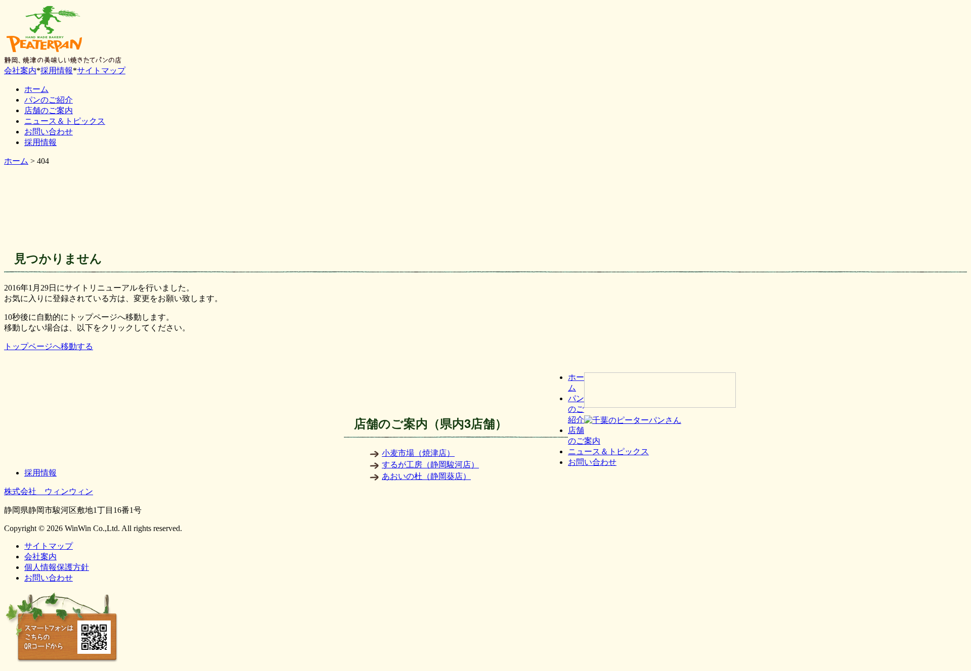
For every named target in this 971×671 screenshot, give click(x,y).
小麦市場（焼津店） (418, 453)
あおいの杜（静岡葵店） (426, 476)
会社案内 (20, 70)
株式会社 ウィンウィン (48, 491)
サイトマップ (101, 70)
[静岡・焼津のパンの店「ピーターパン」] (44, 51)
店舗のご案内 (48, 110)
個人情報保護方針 (56, 567)
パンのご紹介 (48, 99)
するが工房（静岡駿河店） (430, 464)
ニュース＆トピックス (64, 121)
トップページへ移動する (48, 346)
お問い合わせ (48, 131)
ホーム (36, 89)
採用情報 (56, 70)
